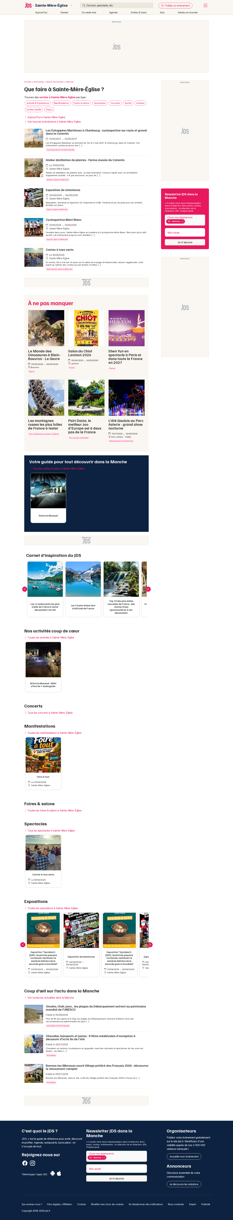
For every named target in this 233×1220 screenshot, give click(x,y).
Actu (162, 12)
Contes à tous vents (60, 249)
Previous (24, 589)
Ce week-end (89, 12)
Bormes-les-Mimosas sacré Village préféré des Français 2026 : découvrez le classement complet (97, 1067)
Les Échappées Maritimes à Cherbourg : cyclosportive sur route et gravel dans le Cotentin (96, 132)
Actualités (51, 1055)
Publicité (205, 1204)
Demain (64, 12)
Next (148, 589)
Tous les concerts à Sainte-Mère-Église (50, 712)
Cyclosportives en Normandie (60, 150)
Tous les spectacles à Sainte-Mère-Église (51, 830)
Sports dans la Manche (57, 239)
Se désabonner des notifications (146, 1204)
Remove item (183, 221)
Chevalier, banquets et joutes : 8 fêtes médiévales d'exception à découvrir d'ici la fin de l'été (90, 1037)
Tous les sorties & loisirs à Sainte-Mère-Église (58, 468)
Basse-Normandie (55, 82)
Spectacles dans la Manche (59, 269)
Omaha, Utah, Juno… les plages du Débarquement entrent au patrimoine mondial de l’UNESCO (96, 1008)
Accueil (27, 82)
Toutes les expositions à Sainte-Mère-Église (52, 908)
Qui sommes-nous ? (32, 1204)
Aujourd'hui (41, 12)
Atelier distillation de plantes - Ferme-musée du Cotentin (85, 159)
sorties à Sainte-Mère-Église (57, 97)
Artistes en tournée (188, 12)
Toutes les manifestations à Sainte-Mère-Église (54, 732)
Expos (49, 109)
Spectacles (100, 103)
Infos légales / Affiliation (59, 1204)
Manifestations (61, 103)
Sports (128, 103)
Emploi (192, 1204)
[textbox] (186, 221)
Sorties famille (34, 109)
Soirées (140, 103)
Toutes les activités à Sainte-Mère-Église (50, 637)
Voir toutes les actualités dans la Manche (50, 997)
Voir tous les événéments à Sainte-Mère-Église (54, 121)
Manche (70, 82)
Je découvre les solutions (183, 1184)
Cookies (81, 1204)
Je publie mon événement (184, 1156)
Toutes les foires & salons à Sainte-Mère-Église (54, 810)
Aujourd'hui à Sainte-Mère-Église (46, 117)
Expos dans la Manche (57, 209)
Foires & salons (81, 103)
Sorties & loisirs (139, 12)
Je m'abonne (185, 242)
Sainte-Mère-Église (51, 5)
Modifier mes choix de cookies (107, 1204)
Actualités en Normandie (58, 1026)
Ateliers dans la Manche (58, 179)
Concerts (115, 103)
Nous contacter (176, 1204)
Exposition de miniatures (63, 189)
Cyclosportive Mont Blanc (63, 219)
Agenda (113, 12)
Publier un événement (177, 5)
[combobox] (185, 220)
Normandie (39, 82)
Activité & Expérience (38, 103)
